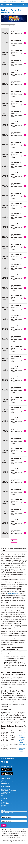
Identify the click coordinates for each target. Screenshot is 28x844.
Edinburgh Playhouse (22, 736)
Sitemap (3, 806)
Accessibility (4, 805)
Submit (4, 825)
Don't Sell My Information (7, 803)
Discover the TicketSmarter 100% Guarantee (14, 1)
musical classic (21, 637)
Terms (2, 800)
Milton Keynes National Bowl (23, 745)
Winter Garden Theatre (13, 593)
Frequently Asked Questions (7, 782)
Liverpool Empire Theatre (21, 741)
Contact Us (3, 780)
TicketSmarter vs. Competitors (8, 790)
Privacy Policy (4, 802)
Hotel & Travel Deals (6, 792)
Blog (2, 795)
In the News (4, 793)
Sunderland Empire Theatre (22, 749)
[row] (14, 33)
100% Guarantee (5, 783)
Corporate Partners (5, 789)
